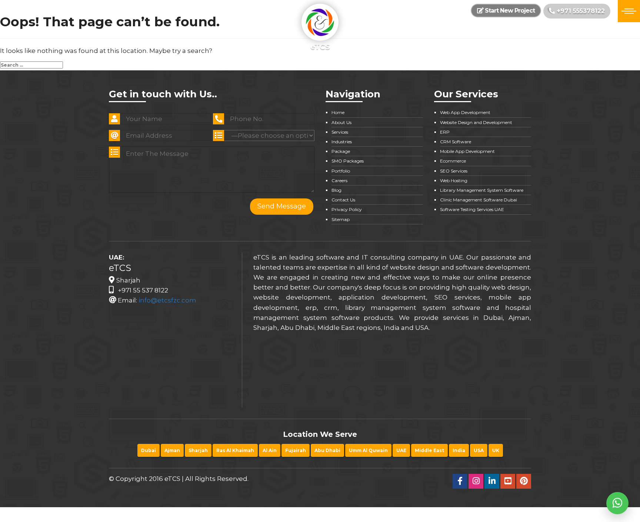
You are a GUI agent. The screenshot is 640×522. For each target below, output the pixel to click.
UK (495, 450)
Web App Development (465, 112)
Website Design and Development (476, 122)
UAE (401, 450)
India (459, 450)
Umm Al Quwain (368, 450)
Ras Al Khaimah (235, 450)
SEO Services (453, 171)
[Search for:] (31, 64)
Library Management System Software (481, 190)
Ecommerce (453, 161)
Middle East (429, 450)
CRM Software (455, 141)
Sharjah (198, 450)
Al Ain (270, 450)
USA (479, 450)
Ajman (172, 450)
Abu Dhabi (327, 450)
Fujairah (295, 450)
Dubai (148, 450)
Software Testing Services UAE (472, 209)
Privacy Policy (346, 209)
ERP (445, 132)
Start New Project (509, 10)
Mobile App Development (467, 151)
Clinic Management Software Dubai (478, 200)
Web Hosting (453, 180)
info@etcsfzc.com (167, 300)
